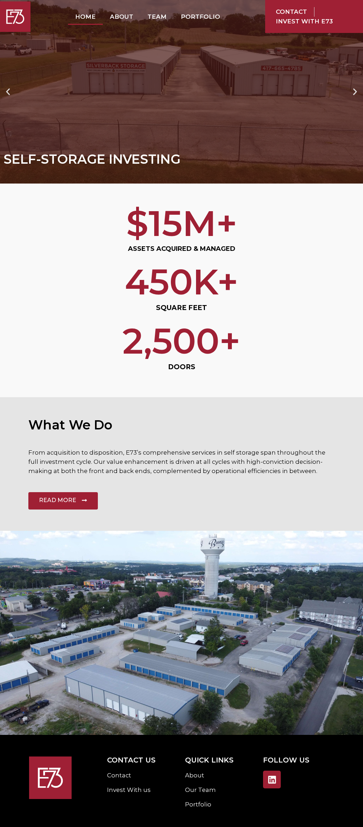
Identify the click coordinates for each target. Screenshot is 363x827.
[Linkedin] (272, 779)
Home (85, 16)
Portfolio (200, 16)
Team (157, 16)
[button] (8, 92)
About (121, 16)
